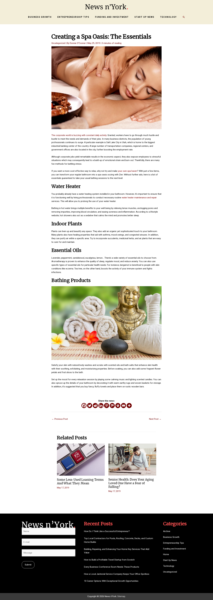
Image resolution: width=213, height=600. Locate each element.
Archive (166, 531)
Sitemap (121, 596)
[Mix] (112, 405)
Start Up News (170, 560)
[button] (183, 17)
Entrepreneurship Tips (173, 543)
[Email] (123, 405)
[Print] (117, 405)
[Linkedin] (100, 405)
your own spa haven (127, 171)
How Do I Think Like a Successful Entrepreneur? (107, 531)
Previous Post (60, 419)
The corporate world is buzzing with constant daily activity (78, 135)
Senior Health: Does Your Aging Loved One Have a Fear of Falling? (131, 483)
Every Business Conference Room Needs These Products (111, 567)
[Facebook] (84, 405)
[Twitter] (89, 405)
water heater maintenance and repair (139, 197)
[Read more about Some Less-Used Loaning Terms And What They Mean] (81, 459)
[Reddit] (95, 405)
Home (166, 554)
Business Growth (171, 537)
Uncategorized (58, 43)
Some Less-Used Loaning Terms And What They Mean (80, 481)
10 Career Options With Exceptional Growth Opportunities (111, 581)
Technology (168, 566)
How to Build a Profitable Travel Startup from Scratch (109, 559)
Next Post (155, 419)
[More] (129, 405)
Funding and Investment (174, 548)
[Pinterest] (106, 405)
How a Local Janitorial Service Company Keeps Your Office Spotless (116, 574)
